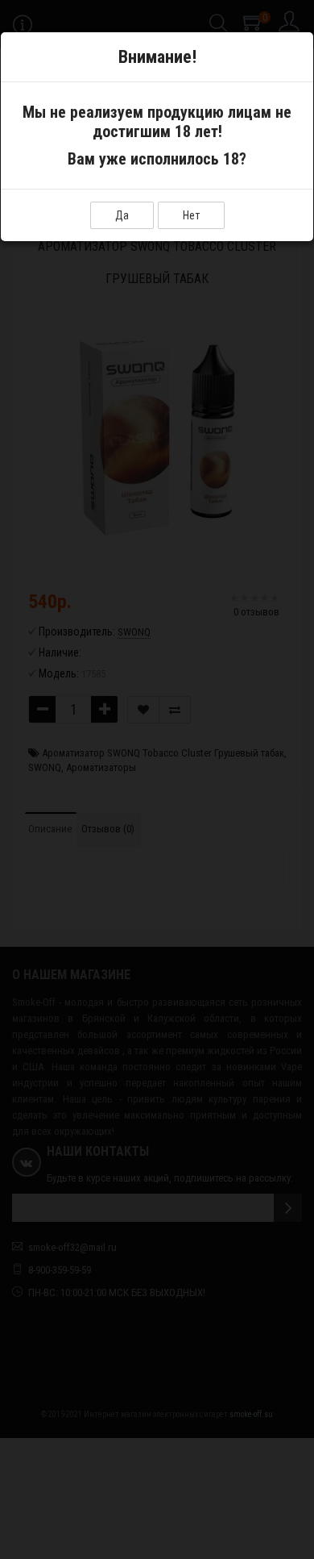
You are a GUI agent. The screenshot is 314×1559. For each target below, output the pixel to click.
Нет (191, 215)
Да (122, 215)
